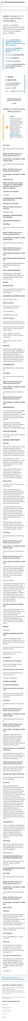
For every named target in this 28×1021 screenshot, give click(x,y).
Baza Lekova (5, 1004)
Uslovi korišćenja (6, 1011)
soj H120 (14, 103)
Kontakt (4, 1017)
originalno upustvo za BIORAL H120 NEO (15, 134)
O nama (4, 1014)
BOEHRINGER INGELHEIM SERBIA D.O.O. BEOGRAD (14, 50)
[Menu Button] (14, 8)
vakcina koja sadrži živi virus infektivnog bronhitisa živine (14, 99)
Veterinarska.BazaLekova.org (13, 2)
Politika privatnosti (6, 1007)
